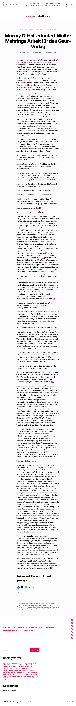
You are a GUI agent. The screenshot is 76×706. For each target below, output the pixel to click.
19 (23, 151)
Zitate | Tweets (29, 5)
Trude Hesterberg (12, 676)
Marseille (5, 674)
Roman (20, 609)
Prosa (42, 30)
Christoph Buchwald (14, 664)
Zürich (5, 679)
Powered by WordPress (27, 702)
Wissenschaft (51, 30)
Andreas (26, 52)
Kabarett (6, 672)
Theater (5, 676)
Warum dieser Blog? (43, 3)
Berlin (17, 663)
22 (54, 299)
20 (41, 208)
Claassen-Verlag (30, 664)
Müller (32, 605)
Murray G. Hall (22, 607)
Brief (34, 663)
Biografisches (34, 30)
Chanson (6, 665)
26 (52, 568)
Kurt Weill (24, 672)
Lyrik (35, 672)
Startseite (33, 3)
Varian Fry (19, 676)
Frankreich (32, 668)
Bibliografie (53, 3)
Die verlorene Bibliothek (25, 666)
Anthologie (5, 663)
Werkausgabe (14, 678)
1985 (26, 30)
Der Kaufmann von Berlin (10, 666)
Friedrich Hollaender (8, 670)
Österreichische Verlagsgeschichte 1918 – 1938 (34, 63)
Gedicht (16, 670)
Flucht (27, 669)
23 (53, 382)
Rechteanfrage (56, 5)
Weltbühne (6, 678)
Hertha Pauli (32, 670)
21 (43, 258)
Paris (13, 674)
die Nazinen (22, 603)
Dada (36, 664)
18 (31, 135)
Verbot (49, 609)
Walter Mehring (32, 676)
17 (49, 81)
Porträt (18, 674)
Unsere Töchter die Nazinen (39, 609)
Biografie (30, 663)
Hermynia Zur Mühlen (24, 605)
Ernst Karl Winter (30, 81)
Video (24, 676)
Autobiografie (12, 663)
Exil (23, 668)
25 (28, 523)
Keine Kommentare (51, 52)
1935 (21, 30)
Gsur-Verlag (51, 603)
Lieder (31, 672)
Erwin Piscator (17, 669)
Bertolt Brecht (23, 663)
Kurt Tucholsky (16, 672)
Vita (59, 3)
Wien (53, 609)
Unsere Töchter (27, 609)
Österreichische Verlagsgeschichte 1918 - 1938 (46, 607)
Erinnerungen (7, 669)
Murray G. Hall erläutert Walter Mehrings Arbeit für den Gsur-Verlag (38, 41)
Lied (28, 672)
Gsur (46, 603)
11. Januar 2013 (37, 52)
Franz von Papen (39, 603)
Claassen (22, 664)
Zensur (57, 609)
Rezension (29, 674)
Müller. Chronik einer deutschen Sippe (45, 605)
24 (25, 414)
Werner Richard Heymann (24, 678)
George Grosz (23, 670)
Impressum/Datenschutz (43, 5)
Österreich (30, 607)
